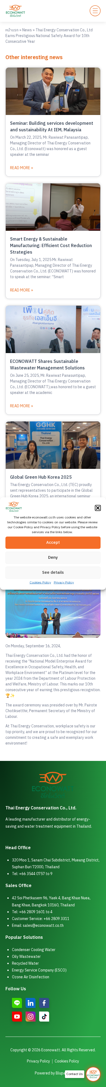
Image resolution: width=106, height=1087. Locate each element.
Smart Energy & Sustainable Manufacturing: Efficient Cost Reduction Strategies (51, 246)
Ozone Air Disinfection (30, 977)
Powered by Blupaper (53, 1073)
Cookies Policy (40, 582)
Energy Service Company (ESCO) (39, 970)
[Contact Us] (93, 1074)
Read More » (21, 168)
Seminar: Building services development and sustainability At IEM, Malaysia (51, 127)
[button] (98, 508)
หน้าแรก (11, 30)
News (27, 30)
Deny (53, 557)
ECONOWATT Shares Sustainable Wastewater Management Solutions (47, 365)
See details (53, 572)
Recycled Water (25, 963)
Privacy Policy (64, 582)
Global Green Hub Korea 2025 (41, 477)
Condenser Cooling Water (33, 950)
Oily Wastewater (26, 957)
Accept (53, 542)
